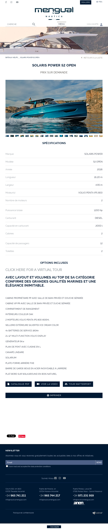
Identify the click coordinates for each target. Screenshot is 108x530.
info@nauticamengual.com (15, 500)
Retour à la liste (93, 58)
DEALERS (85, 2)
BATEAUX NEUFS (11, 57)
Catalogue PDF (20, 384)
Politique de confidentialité (23, 513)
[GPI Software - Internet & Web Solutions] (96, 512)
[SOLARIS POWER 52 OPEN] (54, 106)
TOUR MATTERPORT (80, 384)
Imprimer (55, 395)
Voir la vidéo (49, 384)
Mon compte (93, 24)
